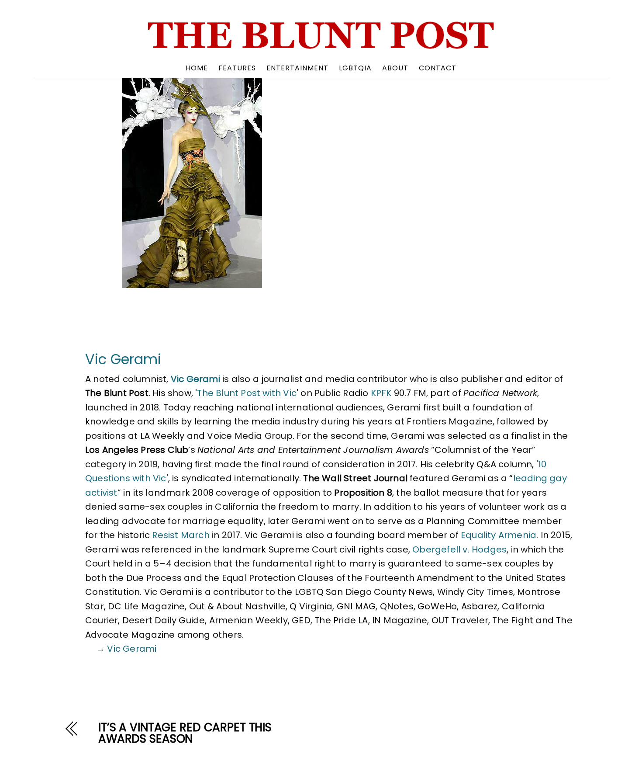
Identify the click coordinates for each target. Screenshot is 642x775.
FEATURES (237, 68)
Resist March (180, 535)
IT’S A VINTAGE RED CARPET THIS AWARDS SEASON (185, 733)
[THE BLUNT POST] (321, 45)
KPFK (381, 393)
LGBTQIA (355, 68)
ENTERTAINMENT (297, 68)
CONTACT (437, 68)
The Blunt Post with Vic (247, 393)
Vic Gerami (123, 359)
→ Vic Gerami (126, 649)
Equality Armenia (498, 535)
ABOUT (395, 68)
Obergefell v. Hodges (459, 549)
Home (197, 68)
